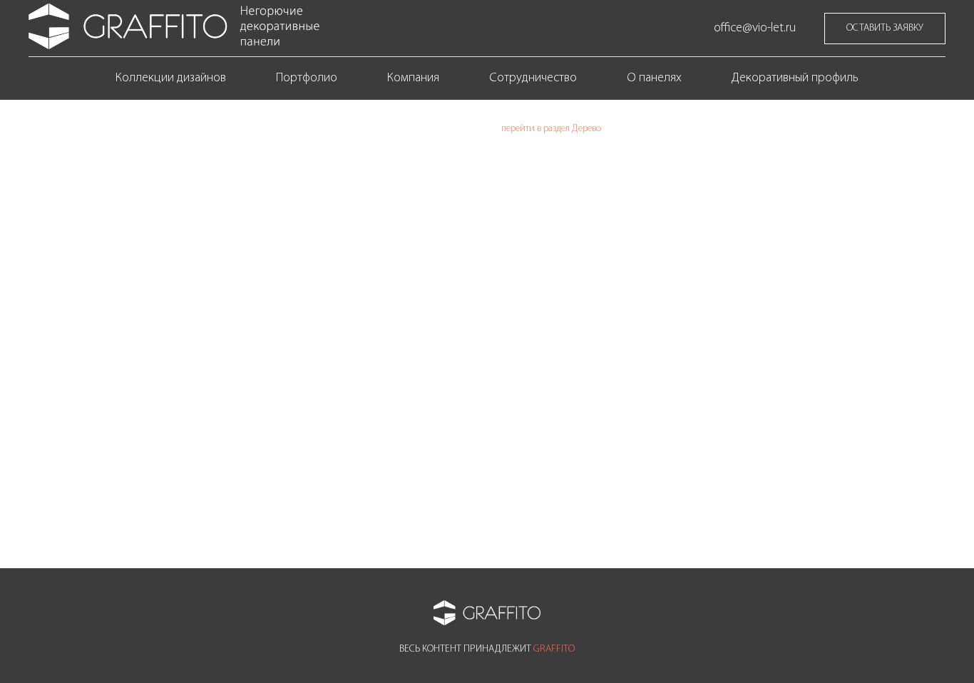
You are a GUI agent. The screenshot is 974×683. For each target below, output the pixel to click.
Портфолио (306, 78)
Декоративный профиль (795, 78)
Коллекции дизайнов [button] (171, 78)
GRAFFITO (554, 649)
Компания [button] (413, 78)
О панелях (654, 78)
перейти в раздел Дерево (551, 128)
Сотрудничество (533, 78)
